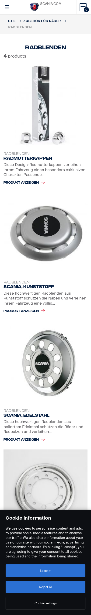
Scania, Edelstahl (26, 415)
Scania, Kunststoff (29, 286)
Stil (12, 21)
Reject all (45, 587)
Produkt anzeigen (21, 182)
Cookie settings (46, 603)
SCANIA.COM (50, 4)
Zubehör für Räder (42, 21)
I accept (45, 571)
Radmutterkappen (28, 158)
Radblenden (17, 154)
